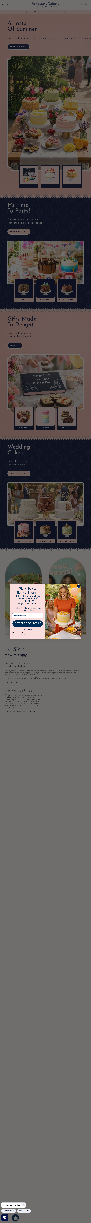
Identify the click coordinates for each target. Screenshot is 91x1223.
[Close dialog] (78, 586)
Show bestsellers (9, 1211)
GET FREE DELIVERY (28, 623)
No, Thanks (27, 629)
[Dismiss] (23, 1204)
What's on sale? (24, 1211)
